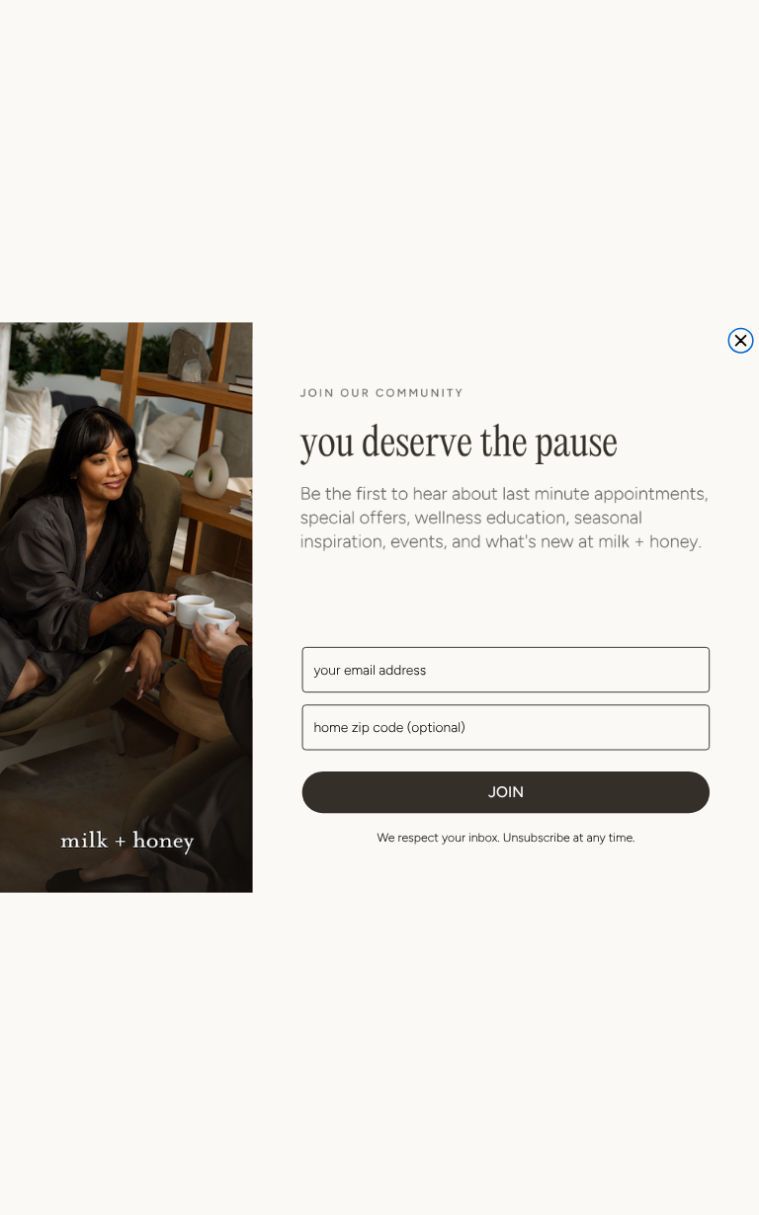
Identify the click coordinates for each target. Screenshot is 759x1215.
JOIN (506, 791)
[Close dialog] (740, 340)
